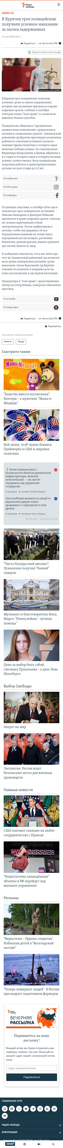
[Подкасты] (54, 1109)
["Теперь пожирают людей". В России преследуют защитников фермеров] (31, 969)
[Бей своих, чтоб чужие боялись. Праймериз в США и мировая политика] (31, 425)
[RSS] (47, 1109)
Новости (8, 13)
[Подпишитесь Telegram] (33, 1109)
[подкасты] (24, 1144)
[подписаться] (5, 1116)
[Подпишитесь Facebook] (12, 1109)
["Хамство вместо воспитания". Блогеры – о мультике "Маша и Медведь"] (31, 374)
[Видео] (39, 1144)
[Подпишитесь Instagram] (40, 1109)
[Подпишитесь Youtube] (26, 1109)
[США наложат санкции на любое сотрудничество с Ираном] (31, 811)
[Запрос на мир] (31, 707)
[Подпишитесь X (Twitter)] (19, 1109)
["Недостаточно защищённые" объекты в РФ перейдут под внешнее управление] (31, 857)
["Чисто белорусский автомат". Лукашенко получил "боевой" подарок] (31, 544)
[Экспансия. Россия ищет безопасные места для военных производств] (31, 749)
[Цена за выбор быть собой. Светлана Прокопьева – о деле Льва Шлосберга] (31, 645)
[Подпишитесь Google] (5, 1109)
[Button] (27, 44)
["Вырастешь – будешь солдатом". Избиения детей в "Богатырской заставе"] (31, 919)
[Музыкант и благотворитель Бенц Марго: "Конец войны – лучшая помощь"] (31, 595)
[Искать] (53, 1144)
